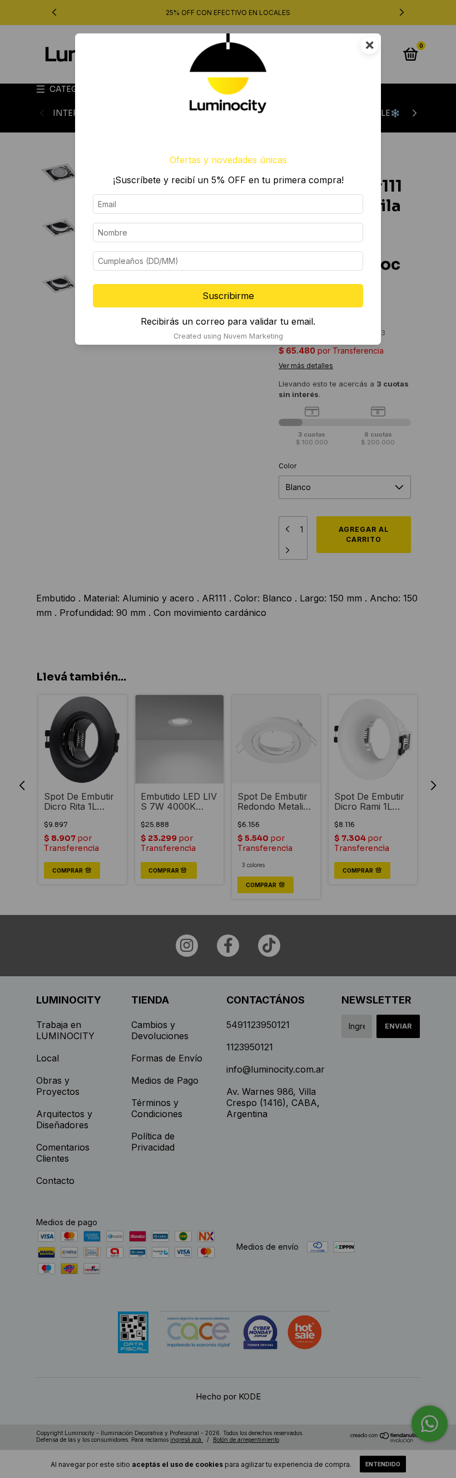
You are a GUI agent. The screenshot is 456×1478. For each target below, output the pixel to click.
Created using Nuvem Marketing (228, 336)
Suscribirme (228, 295)
